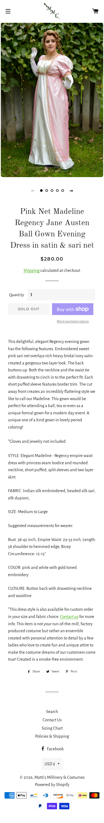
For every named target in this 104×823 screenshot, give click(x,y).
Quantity (16, 294)
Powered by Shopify (52, 784)
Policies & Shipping (52, 736)
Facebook (55, 749)
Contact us (69, 616)
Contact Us (52, 720)
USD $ (50, 764)
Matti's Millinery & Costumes (59, 777)
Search (52, 711)
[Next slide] (71, 190)
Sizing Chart (52, 728)
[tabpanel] (52, 99)
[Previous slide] (33, 190)
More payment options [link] (73, 321)
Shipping (31, 270)
